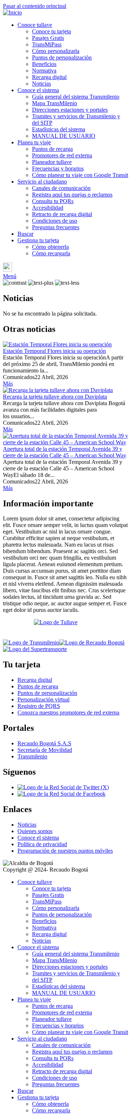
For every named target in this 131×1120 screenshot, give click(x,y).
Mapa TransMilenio (54, 103)
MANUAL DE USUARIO (63, 136)
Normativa (44, 70)
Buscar (25, 234)
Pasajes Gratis (48, 38)
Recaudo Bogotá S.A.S (44, 743)
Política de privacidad (42, 844)
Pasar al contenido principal (34, 6)
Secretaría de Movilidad (44, 750)
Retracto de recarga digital (62, 214)
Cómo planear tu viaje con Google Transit (80, 175)
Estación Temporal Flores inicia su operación (54, 351)
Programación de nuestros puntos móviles (65, 851)
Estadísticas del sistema (58, 129)
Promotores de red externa (62, 155)
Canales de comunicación (61, 188)
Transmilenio (32, 756)
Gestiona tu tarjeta (38, 240)
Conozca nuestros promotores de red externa (68, 712)
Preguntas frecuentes (55, 227)
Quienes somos (34, 831)
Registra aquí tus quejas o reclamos (72, 195)
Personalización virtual (43, 699)
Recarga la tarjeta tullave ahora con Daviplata (55, 397)
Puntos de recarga (52, 149)
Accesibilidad (47, 208)
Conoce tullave (34, 25)
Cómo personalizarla (55, 51)
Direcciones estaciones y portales (70, 110)
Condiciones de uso (54, 221)
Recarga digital (49, 77)
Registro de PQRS (38, 706)
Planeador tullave (52, 162)
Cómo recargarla (51, 253)
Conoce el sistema (38, 90)
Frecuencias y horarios (58, 168)
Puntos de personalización (62, 57)
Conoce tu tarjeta (51, 31)
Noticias (41, 84)
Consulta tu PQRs (53, 201)
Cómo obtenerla (50, 247)
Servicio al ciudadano (42, 181)
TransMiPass (46, 44)
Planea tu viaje (34, 142)
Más (8, 383)
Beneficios (44, 64)
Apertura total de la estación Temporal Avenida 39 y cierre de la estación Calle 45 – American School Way (64, 452)
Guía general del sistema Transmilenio (75, 97)
